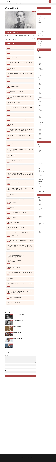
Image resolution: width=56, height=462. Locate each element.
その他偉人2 (40, 138)
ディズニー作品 (40, 43)
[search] (50, 10)
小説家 (40, 101)
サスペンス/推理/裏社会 (41, 31)
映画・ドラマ (40, 39)
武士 (39, 56)
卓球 (39, 151)
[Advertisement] (12, 416)
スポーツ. (39, 20)
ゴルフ (40, 155)
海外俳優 (40, 216)
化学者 (40, 80)
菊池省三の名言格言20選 (17, 338)
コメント (6, 355)
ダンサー (40, 205)
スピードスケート (41, 164)
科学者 (40, 79)
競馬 (39, 187)
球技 (39, 144)
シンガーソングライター (42, 223)
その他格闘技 (41, 179)
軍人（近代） (41, 53)
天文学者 (40, 88)
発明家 (40, 130)
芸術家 (39, 59)
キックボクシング (41, 171)
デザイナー (40, 118)
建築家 (40, 68)
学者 (10, 3)
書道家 (40, 64)
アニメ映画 (39, 45)
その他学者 (40, 97)
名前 (5, 363)
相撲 (39, 174)
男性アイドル (41, 200)
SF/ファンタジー (40, 16)
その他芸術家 (41, 69)
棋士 (39, 135)
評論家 (40, 232)
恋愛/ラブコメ (40, 24)
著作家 (40, 105)
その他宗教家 (41, 75)
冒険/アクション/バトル (41, 18)
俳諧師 (40, 109)
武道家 (40, 134)
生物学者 (40, 84)
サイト (5, 370)
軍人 (39, 51)
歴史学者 (40, 87)
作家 (39, 99)
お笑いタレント (41, 203)
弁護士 (40, 121)
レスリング (40, 175)
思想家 (40, 129)
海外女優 (40, 217)
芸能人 (39, 197)
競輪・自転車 (41, 188)
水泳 (39, 183)
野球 (39, 146)
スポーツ (39, 142)
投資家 (40, 117)
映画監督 (40, 230)
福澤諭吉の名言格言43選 (18, 3)
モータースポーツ (41, 186)
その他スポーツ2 (41, 191)
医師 (39, 92)
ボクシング (40, 170)
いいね (8, 48)
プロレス (40, 176)
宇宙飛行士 (40, 133)
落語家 (40, 209)
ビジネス (39, 112)
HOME (6, 3)
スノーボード (41, 163)
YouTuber (40, 208)
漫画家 (40, 106)
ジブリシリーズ (40, 41)
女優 (39, 215)
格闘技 (39, 168)
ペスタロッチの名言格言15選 (18, 320)
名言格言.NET (7, 1)
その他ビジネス (41, 122)
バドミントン (41, 156)
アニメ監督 (40, 231)
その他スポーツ (40, 181)
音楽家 (40, 65)
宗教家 (39, 71)
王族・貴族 (40, 128)
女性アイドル (41, 199)
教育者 (13, 3)
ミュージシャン (40, 221)
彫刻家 (40, 63)
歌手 (39, 224)
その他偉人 (39, 124)
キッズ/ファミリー (40, 35)
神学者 (40, 89)
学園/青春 (39, 22)
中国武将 (40, 57)
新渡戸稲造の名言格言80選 (17, 326)
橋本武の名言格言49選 (17, 332)
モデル (40, 204)
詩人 (39, 104)
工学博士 (40, 94)
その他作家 (40, 110)
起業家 (40, 116)
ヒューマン (39, 33)
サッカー (40, 147)
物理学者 (40, 83)
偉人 (8, 3)
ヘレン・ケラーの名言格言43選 (18, 314)
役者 (39, 211)
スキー (40, 162)
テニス (40, 150)
